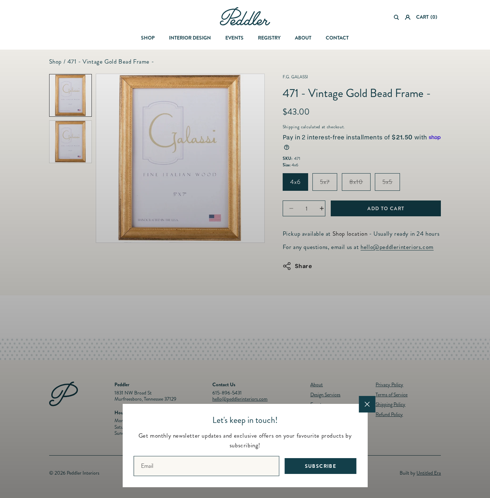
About (303, 37)
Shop (148, 37)
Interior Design (190, 37)
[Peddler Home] (245, 16)
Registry (269, 37)
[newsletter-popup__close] (367, 404)
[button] (396, 17)
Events (234, 37)
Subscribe (320, 466)
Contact (337, 37)
